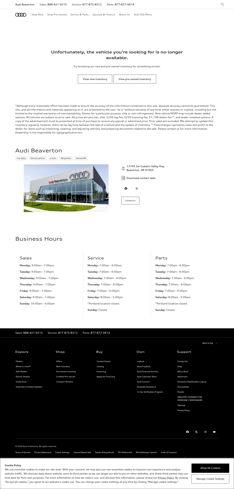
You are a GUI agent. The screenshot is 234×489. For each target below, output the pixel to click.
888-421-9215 (57, 4)
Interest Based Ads (82, 452)
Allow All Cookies (210, 468)
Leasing (100, 366)
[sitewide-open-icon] (222, 5)
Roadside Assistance (146, 387)
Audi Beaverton (24, 4)
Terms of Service (22, 452)
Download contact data (141, 178)
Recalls (180, 392)
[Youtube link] (214, 431)
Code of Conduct (169, 452)
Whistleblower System (146, 452)
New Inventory (63, 366)
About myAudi (143, 366)
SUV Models (21, 371)
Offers (59, 361)
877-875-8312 (92, 4)
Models (19, 361)
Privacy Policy (183, 410)
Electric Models (23, 376)
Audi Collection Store (147, 376)
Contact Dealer (104, 361)
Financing (101, 371)
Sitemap (181, 405)
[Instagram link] (205, 431)
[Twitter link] (196, 431)
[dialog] (117, 473)
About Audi (182, 371)
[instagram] (136, 188)
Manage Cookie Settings (210, 479)
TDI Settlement (125, 452)
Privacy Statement (42, 452)
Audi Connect (143, 382)
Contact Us (182, 361)
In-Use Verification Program (150, 392)
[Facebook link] (187, 431)
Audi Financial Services (147, 371)
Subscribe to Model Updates (29, 387)
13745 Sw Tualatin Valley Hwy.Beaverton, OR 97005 (146, 168)
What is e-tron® (23, 366)
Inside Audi (21, 382)
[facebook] (125, 188)
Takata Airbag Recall (104, 452)
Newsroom (182, 376)
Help (179, 366)
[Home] (20, 15)
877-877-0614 (124, 4)
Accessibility (183, 387)
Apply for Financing (106, 376)
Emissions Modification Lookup (191, 382)
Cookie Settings (62, 452)
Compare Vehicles (64, 382)
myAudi (140, 361)
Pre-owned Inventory (66, 371)
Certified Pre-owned (65, 376)
